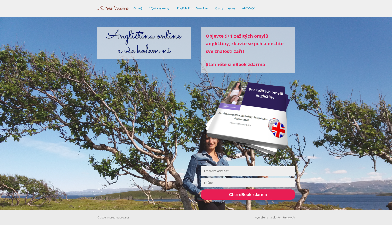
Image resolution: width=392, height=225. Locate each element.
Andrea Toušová (112, 8)
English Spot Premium (192, 8)
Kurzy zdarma (225, 8)
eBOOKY (248, 8)
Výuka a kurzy (159, 8)
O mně (138, 8)
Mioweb (290, 217)
